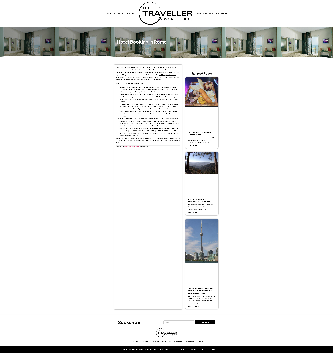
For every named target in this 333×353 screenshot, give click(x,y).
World (205, 13)
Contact (121, 13)
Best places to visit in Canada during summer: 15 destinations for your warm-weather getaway (201, 290)
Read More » (193, 146)
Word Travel (190, 341)
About (115, 13)
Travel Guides (166, 341)
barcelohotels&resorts (131, 147)
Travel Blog (144, 341)
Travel (199, 13)
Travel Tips (134, 341)
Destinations (129, 13)
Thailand (211, 13)
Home (109, 13)
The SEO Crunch (164, 349)
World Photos (178, 341)
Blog (217, 13)
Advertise (223, 13)
